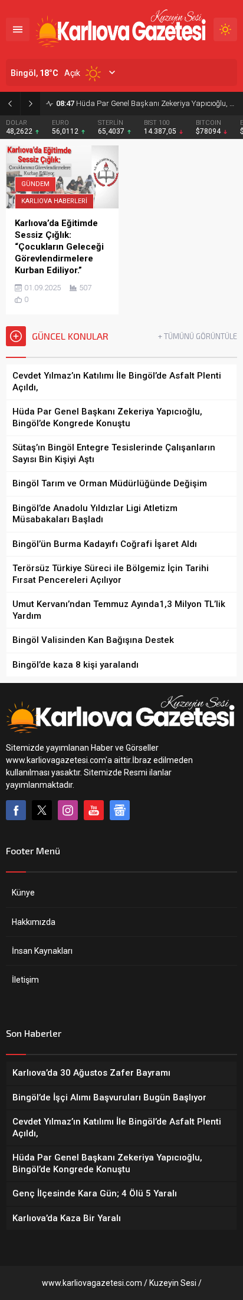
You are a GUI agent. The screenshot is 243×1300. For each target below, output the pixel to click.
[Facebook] (16, 810)
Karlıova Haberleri (54, 201)
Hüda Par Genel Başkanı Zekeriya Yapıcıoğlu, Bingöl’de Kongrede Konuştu (146, 103)
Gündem (35, 184)
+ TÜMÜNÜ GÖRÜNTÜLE (197, 336)
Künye (23, 892)
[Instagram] (68, 810)
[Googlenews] (120, 810)
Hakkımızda (33, 922)
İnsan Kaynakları (42, 951)
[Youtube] (94, 810)
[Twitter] (42, 810)
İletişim (25, 979)
